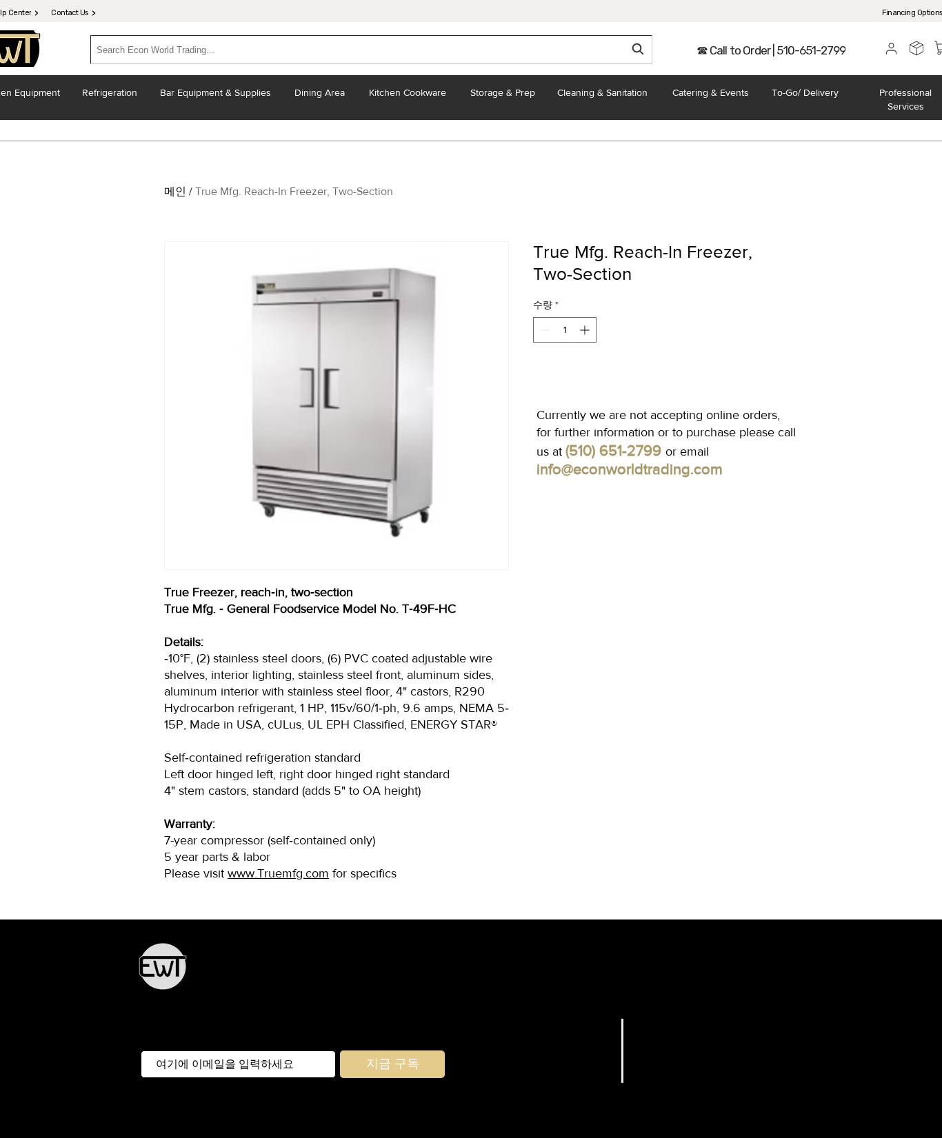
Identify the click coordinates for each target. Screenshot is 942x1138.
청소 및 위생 (622, 992)
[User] (891, 48)
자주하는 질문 (671, 1025)
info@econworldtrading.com (630, 469)
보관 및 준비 (514, 973)
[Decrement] (543, 330)
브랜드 (595, 1042)
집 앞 (514, 992)
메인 (175, 191)
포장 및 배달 (559, 992)
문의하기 (589, 1077)
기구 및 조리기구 (588, 973)
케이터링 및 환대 (673, 973)
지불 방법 (658, 1059)
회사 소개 (587, 1059)
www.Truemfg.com (278, 873)
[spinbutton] (564, 330)
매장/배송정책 (671, 1042)
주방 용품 (458, 973)
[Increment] (585, 330)
